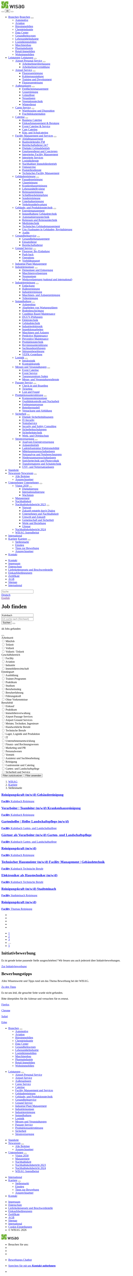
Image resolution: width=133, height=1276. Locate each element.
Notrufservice (29, 423)
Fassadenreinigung (32, 179)
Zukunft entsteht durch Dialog (38, 510)
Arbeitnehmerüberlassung (36, 63)
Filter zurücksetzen (12, 775)
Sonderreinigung (31, 198)
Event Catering (30, 370)
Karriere (12, 538)
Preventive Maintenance (35, 338)
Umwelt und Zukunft (33, 516)
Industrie (10, 665)
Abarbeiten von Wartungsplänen (39, 307)
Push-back (28, 254)
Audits (25, 232)
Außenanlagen (23, 85)
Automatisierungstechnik (35, 216)
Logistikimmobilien (26, 41)
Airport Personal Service (28, 60)
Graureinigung (30, 91)
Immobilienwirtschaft (17, 668)
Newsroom (14, 473)
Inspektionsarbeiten (32, 329)
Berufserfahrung (14, 692)
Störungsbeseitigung (33, 351)
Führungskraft (13, 696)
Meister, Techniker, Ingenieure (22, 723)
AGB (11, 579)
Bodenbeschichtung (33, 310)
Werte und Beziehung (34, 523)
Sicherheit (20, 413)
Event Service (29, 373)
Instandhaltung (23, 301)
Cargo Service (23, 107)
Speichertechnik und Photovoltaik (40, 460)
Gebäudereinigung (25, 176)
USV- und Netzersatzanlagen (38, 466)
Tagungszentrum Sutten (35, 376)
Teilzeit (10, 644)
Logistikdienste (30, 160)
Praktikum (11, 682)
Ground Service (24, 248)
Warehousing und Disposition (38, 110)
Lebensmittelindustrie (27, 38)
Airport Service (23, 70)
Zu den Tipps (8, 986)
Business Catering (32, 120)
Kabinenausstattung (33, 76)
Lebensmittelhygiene (33, 188)
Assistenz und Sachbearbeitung (22, 758)
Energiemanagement (33, 210)
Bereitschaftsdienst (32, 245)
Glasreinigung (30, 182)
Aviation (20, 23)
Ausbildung (11, 675)
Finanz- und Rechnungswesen (22, 744)
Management (22, 498)
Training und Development (37, 79)
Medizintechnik (30, 223)
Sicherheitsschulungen (34, 429)
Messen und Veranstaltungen (31, 366)
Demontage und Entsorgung (37, 270)
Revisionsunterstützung (35, 345)
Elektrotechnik (30, 320)
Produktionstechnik (32, 341)
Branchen (13, 16)
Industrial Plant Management (31, 263)
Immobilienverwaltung (18, 713)
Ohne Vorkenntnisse (17, 699)
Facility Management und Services (34, 135)
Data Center (21, 32)
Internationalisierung (33, 491)
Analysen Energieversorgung (38, 441)
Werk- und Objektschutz (35, 435)
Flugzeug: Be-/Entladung (36, 251)
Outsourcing (29, 166)
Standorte (13, 470)
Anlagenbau (29, 304)
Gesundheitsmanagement (36, 238)
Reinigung (11, 761)
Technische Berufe (16, 730)
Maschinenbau (23, 45)
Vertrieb (10, 754)
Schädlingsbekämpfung (35, 195)
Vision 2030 (22, 485)
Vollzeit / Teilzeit (15, 651)
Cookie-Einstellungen (20, 1226)
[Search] (12, 11)
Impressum (14, 563)
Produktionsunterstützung (29, 395)
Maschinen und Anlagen (35, 332)
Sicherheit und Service (18, 772)
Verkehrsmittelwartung (34, 204)
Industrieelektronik (32, 326)
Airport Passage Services (19, 716)
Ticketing (27, 388)
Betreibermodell (31, 407)
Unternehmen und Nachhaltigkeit (40, 513)
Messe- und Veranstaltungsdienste (40, 379)
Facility (10, 658)
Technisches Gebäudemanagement (41, 226)
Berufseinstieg (13, 689)
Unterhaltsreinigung (33, 201)
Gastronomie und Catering (20, 765)
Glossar (26, 526)
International (15, 535)
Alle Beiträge (22, 476)
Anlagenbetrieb (30, 445)
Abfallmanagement (32, 138)
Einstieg (19, 545)
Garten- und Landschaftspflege (22, 768)
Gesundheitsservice (25, 235)
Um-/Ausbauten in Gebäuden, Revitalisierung (47, 229)
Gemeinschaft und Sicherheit (38, 520)
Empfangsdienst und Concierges (39, 151)
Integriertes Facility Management (40, 154)
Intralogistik (28, 360)
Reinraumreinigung (32, 191)
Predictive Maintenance (35, 335)
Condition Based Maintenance (38, 313)
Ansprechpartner (24, 479)
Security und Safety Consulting (39, 426)
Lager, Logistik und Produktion (23, 733)
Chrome (5, 1010)
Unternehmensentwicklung (20, 740)
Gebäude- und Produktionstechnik (34, 207)
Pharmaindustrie (24, 48)
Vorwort (26, 507)
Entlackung (28, 285)
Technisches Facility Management (40, 173)
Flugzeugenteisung (32, 82)
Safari (4, 1016)
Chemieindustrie (24, 29)
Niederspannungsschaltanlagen (39, 457)
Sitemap (12, 582)
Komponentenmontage (34, 398)
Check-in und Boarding (35, 385)
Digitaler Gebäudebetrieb (36, 148)
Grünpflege (28, 95)
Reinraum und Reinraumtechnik (39, 220)
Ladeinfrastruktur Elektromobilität (40, 448)
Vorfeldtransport (31, 260)
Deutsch (5, 594)
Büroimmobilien (24, 26)
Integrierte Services (32, 157)
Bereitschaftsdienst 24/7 (35, 145)
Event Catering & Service (36, 126)
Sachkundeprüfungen (34, 348)
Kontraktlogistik (31, 363)
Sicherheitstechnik (32, 432)
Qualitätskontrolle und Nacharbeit (40, 401)
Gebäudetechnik (31, 323)
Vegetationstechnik (32, 101)
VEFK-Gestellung (32, 354)
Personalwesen (14, 751)
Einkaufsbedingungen (20, 572)
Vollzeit (10, 648)
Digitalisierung (30, 488)
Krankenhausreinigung (34, 185)
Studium (10, 685)
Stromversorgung (24, 438)
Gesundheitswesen (25, 35)
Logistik (19, 357)
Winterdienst (29, 104)
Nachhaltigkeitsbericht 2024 (30, 529)
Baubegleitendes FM (33, 141)
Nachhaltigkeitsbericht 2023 (30, 504)
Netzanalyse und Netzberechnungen (42, 454)
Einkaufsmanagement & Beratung (40, 123)
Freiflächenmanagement (35, 88)
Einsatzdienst (29, 241)
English (5, 598)
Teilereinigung (30, 298)
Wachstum (28, 495)
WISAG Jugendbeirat (27, 532)
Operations (28, 257)
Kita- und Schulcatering (35, 132)
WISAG (12, 781)
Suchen (6, 622)
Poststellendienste (31, 170)
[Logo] (12, 7)
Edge (4, 1022)
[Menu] (2, 11)
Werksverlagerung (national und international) (47, 279)
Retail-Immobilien (25, 51)
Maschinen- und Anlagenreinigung (41, 295)
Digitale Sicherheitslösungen (37, 416)
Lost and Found (30, 391)
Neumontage (29, 276)
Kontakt (12, 554)
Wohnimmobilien (24, 54)
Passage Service (24, 382)
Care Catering (29, 129)
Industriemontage (24, 266)
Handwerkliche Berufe (18, 726)
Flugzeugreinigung (32, 73)
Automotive (21, 20)
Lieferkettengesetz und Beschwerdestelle (30, 569)
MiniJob (10, 641)
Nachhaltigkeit (23, 501)
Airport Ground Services (18, 720)
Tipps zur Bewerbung (27, 548)
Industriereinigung (25, 282)
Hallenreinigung (31, 288)
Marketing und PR (16, 747)
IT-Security (28, 420)
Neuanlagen (28, 98)
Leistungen (14, 57)
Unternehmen (15, 482)
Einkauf (10, 706)
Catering (20, 116)
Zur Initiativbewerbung (14, 966)
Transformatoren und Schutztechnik (41, 463)
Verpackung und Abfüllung (37, 410)
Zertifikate (14, 575)
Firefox (5, 1004)
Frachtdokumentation (33, 113)
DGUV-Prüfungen (32, 316)
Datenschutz (15, 566)
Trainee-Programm (16, 678)
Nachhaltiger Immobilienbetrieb (39, 163)
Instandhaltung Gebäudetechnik (39, 213)
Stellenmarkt (22, 541)
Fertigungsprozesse (32, 404)
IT (7, 737)
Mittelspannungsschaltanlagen (38, 451)
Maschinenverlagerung (34, 273)
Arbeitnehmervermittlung (36, 66)
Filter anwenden (33, 775)
